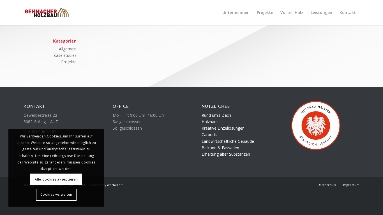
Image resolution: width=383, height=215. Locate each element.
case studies (65, 55)
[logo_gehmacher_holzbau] (47, 12)
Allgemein (68, 49)
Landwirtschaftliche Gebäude (228, 141)
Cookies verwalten (56, 194)
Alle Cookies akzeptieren (56, 179)
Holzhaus (210, 121)
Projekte (69, 61)
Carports (209, 134)
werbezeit (115, 185)
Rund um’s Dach (216, 115)
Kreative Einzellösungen (223, 128)
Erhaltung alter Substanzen (226, 154)
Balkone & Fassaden (220, 147)
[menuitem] (236, 12)
